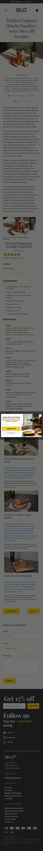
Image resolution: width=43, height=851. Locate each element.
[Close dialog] (40, 415)
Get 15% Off (11, 429)
